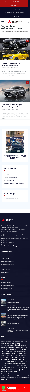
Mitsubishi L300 (6, 272)
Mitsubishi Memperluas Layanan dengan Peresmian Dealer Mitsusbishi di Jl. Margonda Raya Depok (17, 317)
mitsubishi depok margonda (17, 362)
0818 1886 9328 (10, 12)
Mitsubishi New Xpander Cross (9, 267)
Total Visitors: (5, 288)
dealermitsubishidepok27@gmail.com (15, 9)
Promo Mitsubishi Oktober (8, 374)
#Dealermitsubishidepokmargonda (18, 341)
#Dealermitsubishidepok (6, 341)
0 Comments (15, 67)
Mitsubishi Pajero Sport (8, 261)
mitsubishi (23, 355)
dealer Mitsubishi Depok (13, 347)
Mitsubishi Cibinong (9, 357)
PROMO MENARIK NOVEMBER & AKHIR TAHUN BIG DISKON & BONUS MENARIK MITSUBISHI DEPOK (18, 309)
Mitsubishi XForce (6, 259)
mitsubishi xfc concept (12, 365)
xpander (4, 379)
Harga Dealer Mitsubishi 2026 (11, 198)
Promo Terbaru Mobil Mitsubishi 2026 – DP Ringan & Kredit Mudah (18, 301)
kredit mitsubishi (15, 355)
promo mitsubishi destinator (22, 372)
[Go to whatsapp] (3, 388)
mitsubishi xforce (21, 365)
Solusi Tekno (17, 389)
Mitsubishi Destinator (7, 256)
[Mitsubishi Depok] (7, 220)
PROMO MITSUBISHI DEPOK (13, 323)
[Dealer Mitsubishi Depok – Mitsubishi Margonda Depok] (15, 21)
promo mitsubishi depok (13, 370)
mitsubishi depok (15, 359)
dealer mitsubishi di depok (13, 350)
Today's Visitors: (5, 282)
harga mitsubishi (17, 353)
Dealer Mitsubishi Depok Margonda (19, 387)
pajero (19, 367)
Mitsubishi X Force (5, 367)
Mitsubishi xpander (14, 367)
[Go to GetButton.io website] (3, 390)
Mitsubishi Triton (6, 269)
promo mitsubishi (15, 369)
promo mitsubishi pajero (19, 373)
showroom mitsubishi (23, 377)
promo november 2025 (14, 375)
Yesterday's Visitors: (7, 285)
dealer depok (14, 345)
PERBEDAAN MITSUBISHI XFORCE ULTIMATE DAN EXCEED (17, 331)
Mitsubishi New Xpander (8, 264)
